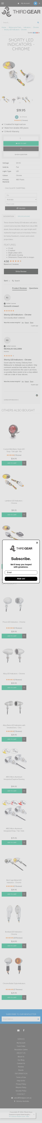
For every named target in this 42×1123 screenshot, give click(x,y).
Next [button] (32, 100)
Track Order (21, 1046)
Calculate (21, 208)
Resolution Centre (21, 1049)
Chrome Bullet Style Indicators (14, 983)
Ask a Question (21, 154)
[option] (21, 75)
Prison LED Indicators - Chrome (14, 622)
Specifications (24, 216)
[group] (21, 261)
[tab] (19, 288)
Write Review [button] (21, 271)
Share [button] (31, 322)
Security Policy (21, 1091)
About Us (21, 1057)
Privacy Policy (21, 1084)
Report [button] (27, 322)
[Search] (38, 22)
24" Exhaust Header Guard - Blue (19, 1115)
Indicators (27, 27)
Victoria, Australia (22, 1101)
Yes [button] (23, 322)
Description (8, 216)
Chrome (36, 27)
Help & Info (21, 1081)
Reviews (21, 1067)
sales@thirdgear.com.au (22, 1098)
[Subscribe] (37, 1019)
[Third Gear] (21, 12)
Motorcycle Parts (15, 27)
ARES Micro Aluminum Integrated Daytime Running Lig (14, 779)
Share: (30, 33)
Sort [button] (6, 281)
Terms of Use (21, 1077)
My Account (25, 3)
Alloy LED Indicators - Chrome (14, 674)
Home (4, 27)
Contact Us (21, 1063)
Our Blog (21, 1060)
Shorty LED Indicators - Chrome (15, 30)
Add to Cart (21, 143)
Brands (21, 1070)
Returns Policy (21, 1087)
